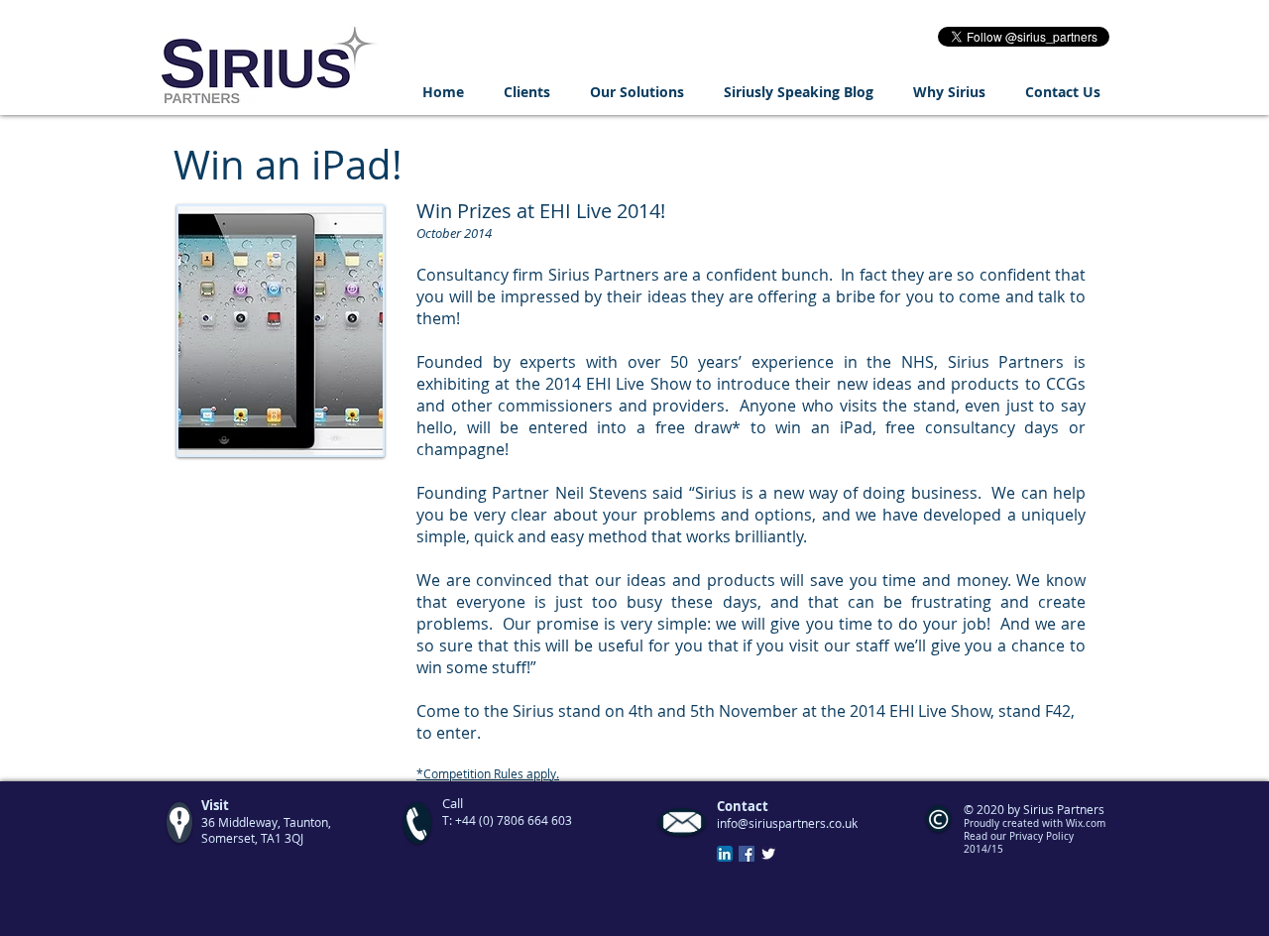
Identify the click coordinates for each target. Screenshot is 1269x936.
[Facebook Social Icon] (746, 854)
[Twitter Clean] (768, 854)
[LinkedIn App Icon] (725, 854)
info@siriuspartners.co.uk (787, 823)
